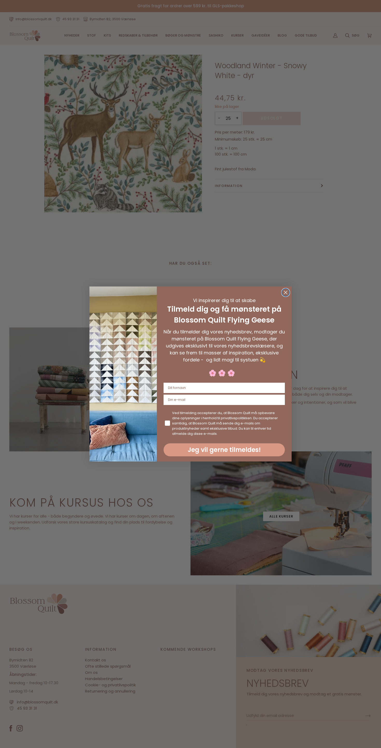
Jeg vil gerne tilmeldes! (224, 449)
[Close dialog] (286, 292)
